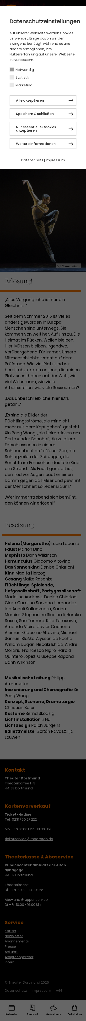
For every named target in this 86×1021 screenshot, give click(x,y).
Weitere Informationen (36, 143)
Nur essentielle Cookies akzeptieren (36, 129)
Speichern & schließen (35, 113)
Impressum (55, 160)
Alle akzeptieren (30, 100)
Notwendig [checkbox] (25, 69)
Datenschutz (32, 160)
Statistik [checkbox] (22, 77)
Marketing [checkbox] (24, 85)
